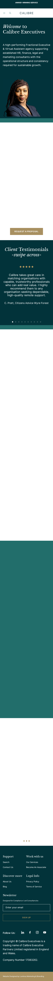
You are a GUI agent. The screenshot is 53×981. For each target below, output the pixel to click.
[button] (4, 13)
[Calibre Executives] (27, 13)
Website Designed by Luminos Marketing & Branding (23, 976)
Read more (13, 499)
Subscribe (15, 704)
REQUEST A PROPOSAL (26, 231)
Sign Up (26, 917)
